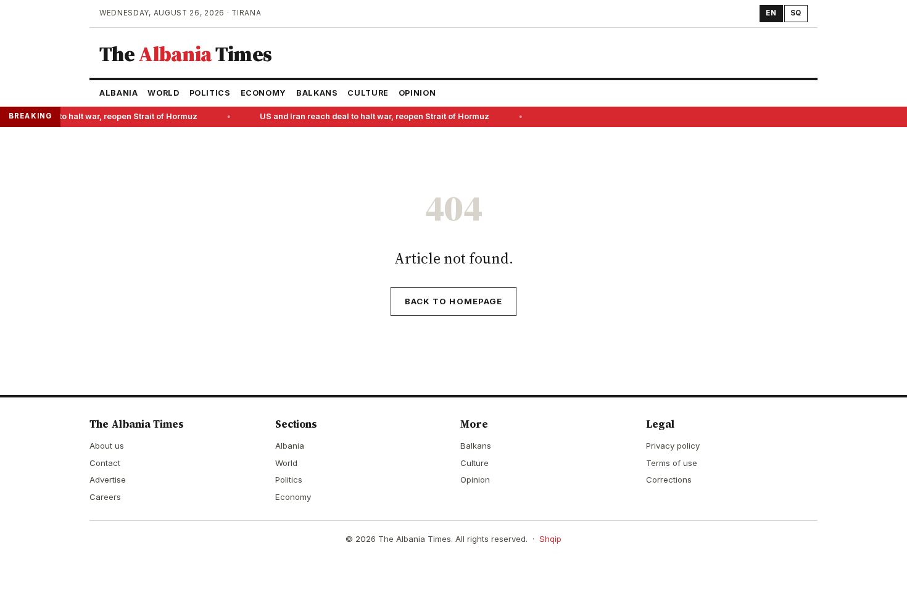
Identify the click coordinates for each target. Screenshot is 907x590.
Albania (118, 93)
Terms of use (671, 463)
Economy (263, 93)
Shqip (550, 539)
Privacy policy (673, 446)
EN (771, 13)
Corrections (669, 479)
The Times (185, 53)
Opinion (417, 93)
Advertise (107, 479)
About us (106, 446)
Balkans (317, 93)
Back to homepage (453, 301)
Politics (210, 93)
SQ (795, 13)
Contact (104, 463)
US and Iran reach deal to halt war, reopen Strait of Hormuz (372, 116)
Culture (367, 93)
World (163, 93)
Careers (105, 497)
